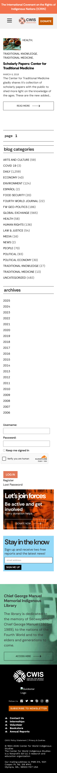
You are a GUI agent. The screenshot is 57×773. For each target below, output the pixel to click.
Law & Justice (13, 230)
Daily (6, 171)
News (7, 242)
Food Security (14, 195)
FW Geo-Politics (15, 207)
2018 (6, 342)
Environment (12, 183)
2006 (6, 413)
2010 (6, 389)
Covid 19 (9, 166)
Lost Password (12, 485)
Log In (10, 475)
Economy (10, 177)
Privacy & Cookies (37, 740)
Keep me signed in (17, 450)
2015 (6, 359)
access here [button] (23, 656)
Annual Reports (20, 731)
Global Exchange (16, 213)
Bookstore (16, 728)
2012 (6, 377)
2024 (6, 306)
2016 (6, 354)
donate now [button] (23, 523)
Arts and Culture (16, 160)
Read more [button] (23, 105)
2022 (6, 318)
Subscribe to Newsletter (28, 708)
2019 (6, 336)
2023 (6, 312)
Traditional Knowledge (20, 53)
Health (27, 40)
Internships (17, 721)
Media (7, 236)
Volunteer (16, 724)
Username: (10, 425)
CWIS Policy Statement (16, 740)
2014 (6, 365)
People (8, 248)
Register (8, 480)
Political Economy (17, 260)
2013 (6, 371)
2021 (6, 324)
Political (10, 254)
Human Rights (13, 225)
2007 (6, 407)
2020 (6, 330)
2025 (6, 301)
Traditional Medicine (18, 57)
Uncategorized (14, 278)
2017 (6, 348)
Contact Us (17, 718)
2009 (6, 395)
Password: (9, 438)
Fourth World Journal (20, 201)
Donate (45, 21)
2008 (6, 401)
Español (9, 189)
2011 (6, 383)
